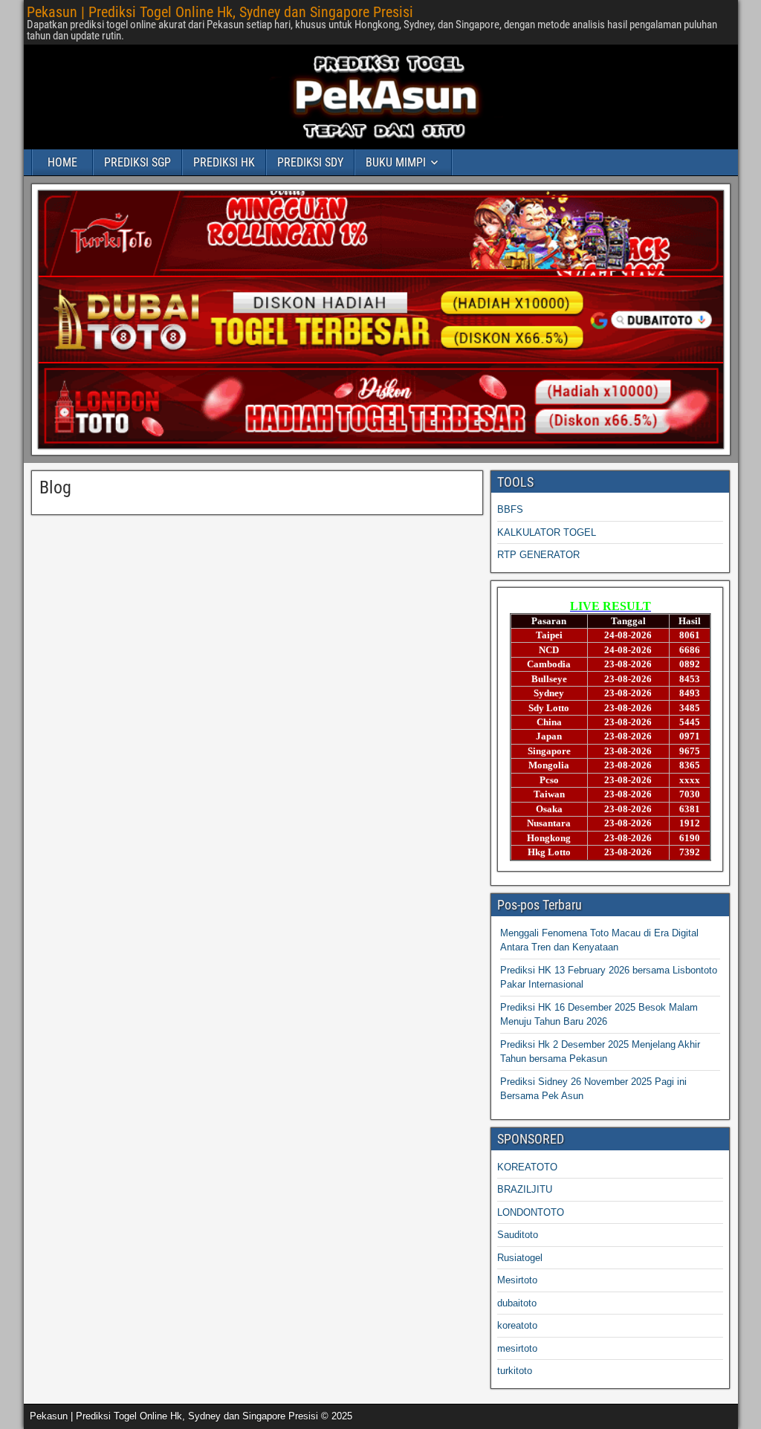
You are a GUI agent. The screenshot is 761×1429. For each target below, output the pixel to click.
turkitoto (514, 1370)
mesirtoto (517, 1348)
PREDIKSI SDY (310, 162)
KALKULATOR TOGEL (546, 532)
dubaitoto (517, 1303)
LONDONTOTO (530, 1212)
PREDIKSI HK (224, 162)
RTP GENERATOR (538, 554)
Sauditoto (517, 1234)
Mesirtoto (517, 1280)
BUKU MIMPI (396, 162)
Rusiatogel (520, 1257)
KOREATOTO (527, 1167)
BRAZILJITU (524, 1189)
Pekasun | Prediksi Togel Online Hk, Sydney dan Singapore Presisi (220, 12)
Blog (55, 487)
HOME (62, 162)
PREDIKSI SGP (137, 162)
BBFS (510, 509)
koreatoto (517, 1325)
